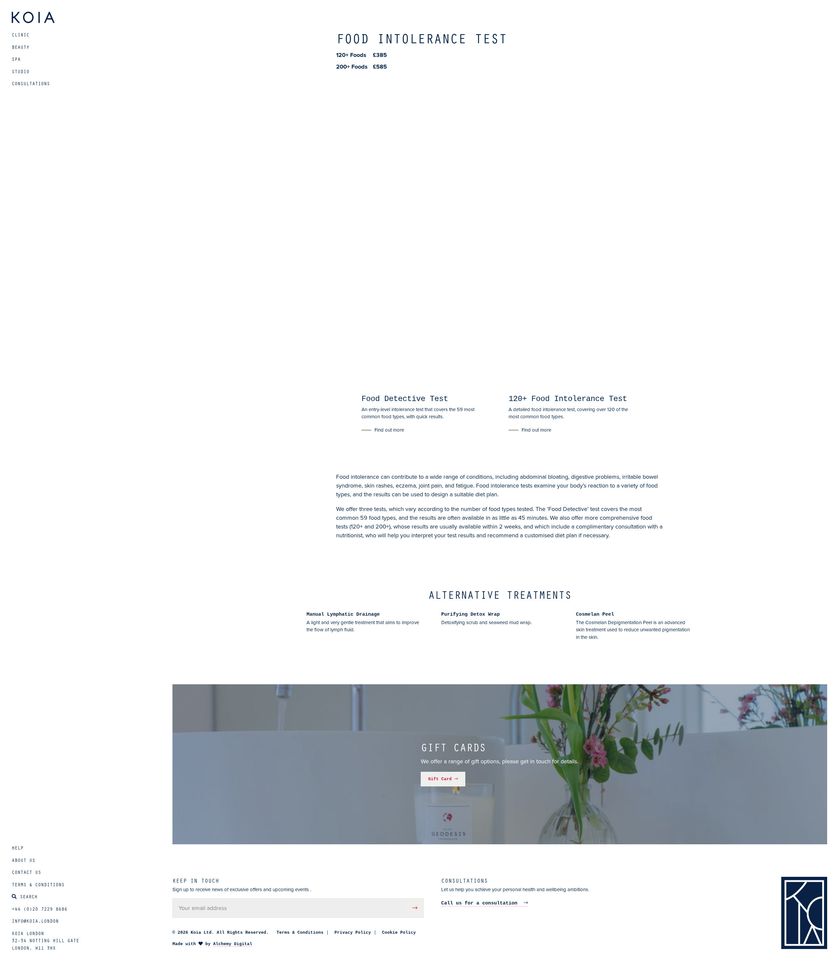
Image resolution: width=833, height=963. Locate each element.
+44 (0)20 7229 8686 (39, 908)
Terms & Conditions (38, 884)
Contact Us (26, 872)
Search (28, 896)
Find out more (389, 430)
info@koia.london (35, 920)
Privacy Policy (353, 932)
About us (23, 860)
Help (17, 847)
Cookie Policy (399, 932)
